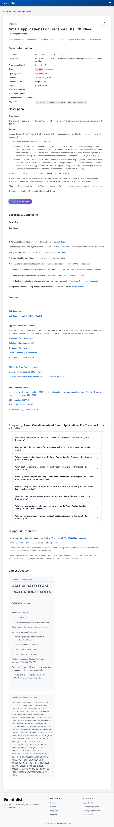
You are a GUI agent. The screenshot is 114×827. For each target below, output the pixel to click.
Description (31, 40)
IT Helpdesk (14, 547)
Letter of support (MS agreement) (23, 353)
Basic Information (16, 40)
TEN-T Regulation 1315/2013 (21, 405)
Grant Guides (88, 815)
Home (52, 803)
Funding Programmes (91, 811)
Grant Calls (54, 807)
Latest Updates (95, 40)
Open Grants (88, 803)
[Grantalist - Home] (9, 3)
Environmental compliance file (21, 357)
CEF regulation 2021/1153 (20, 400)
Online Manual (95, 269)
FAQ (62, 40)
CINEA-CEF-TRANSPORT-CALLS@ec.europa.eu (66, 538)
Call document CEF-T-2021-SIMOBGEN (25, 316)
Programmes (55, 811)
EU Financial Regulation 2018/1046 (23, 409)
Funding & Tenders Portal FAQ (21, 543)
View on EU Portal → (20, 201)
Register (53, 815)
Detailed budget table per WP (21, 343)
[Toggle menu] (110, 3)
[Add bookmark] (104, 23)
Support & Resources (76, 40)
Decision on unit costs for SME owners (25, 372)
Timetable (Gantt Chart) (19, 348)
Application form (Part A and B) (22, 338)
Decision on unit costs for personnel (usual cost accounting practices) (38, 377)
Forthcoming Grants (91, 807)
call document (63, 242)
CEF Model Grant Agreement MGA (23, 367)
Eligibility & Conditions (48, 40)
